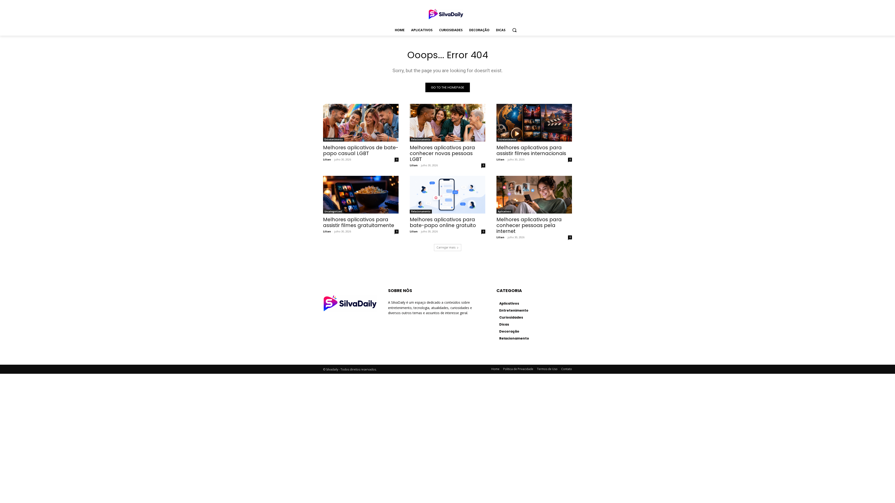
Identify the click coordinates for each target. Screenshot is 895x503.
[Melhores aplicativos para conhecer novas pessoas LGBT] (447, 123)
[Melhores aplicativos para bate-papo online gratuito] (447, 195)
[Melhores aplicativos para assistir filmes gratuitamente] (361, 195)
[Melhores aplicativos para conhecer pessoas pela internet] (534, 195)
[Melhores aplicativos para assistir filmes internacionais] (534, 123)
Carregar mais (446, 247)
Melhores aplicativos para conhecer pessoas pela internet (529, 225)
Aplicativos (504, 211)
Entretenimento (333, 139)
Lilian (327, 159)
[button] (514, 30)
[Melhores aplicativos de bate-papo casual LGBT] (361, 123)
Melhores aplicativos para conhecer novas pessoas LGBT (442, 153)
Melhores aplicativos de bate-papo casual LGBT (360, 150)
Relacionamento (420, 139)
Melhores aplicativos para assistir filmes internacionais (531, 150)
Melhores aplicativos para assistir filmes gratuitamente (358, 222)
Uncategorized (333, 211)
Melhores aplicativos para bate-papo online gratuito (443, 222)
